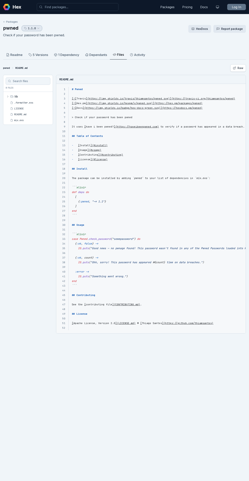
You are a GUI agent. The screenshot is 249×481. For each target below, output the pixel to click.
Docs (204, 7)
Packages (167, 7)
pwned (10, 28)
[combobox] (77, 7)
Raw (240, 68)
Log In (236, 7)
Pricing (187, 7)
